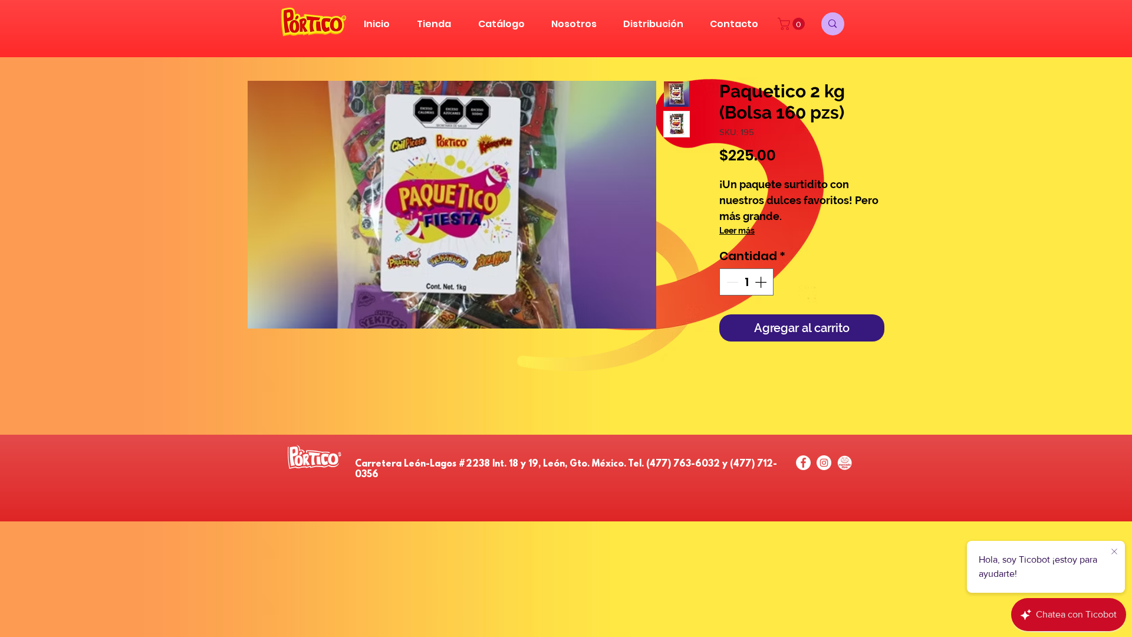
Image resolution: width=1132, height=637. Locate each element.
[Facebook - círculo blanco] (803, 462)
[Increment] (762, 282)
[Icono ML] (844, 462)
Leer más (737, 230)
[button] (793, 24)
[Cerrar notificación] (1114, 552)
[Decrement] (731, 282)
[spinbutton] (746, 282)
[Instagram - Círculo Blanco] (824, 462)
